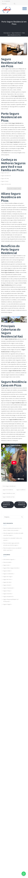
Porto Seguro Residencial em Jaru (21, 504)
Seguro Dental (6, 585)
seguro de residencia (8, 489)
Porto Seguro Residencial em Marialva (6, 504)
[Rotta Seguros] (6, 10)
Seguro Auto (6, 565)
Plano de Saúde (7, 562)
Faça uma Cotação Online (14, 188)
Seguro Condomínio (8, 573)
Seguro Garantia (7, 593)
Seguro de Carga (7, 576)
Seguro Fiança (4, 181)
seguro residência (20, 489)
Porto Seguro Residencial (9, 486)
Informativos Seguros (8, 559)
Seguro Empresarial (8, 588)
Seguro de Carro (5, 172)
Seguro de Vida (5, 178)
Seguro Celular (7, 571)
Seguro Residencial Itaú (8, 497)
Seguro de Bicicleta (6, 184)
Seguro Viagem (7, 604)
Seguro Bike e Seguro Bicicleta (11, 568)
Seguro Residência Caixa (9, 493)
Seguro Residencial (6, 175)
